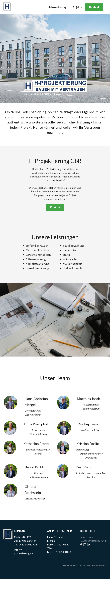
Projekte (77, 7)
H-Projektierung (57, 7)
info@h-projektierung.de (23, 551)
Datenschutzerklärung (93, 540)
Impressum (86, 537)
